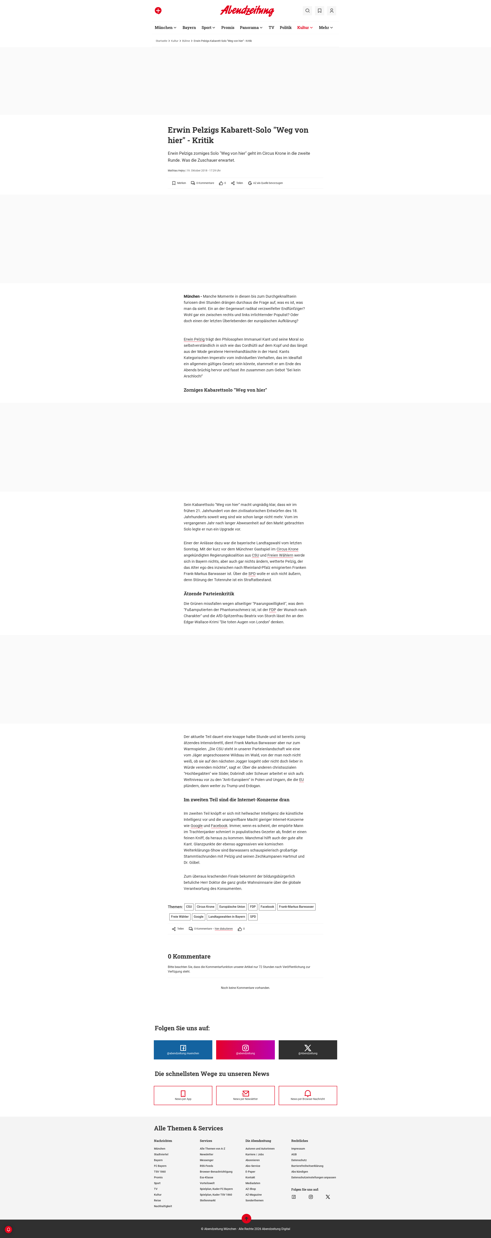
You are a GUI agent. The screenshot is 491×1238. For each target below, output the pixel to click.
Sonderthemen (255, 1200)
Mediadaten (253, 1183)
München (164, 27)
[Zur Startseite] (247, 16)
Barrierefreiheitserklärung (307, 1165)
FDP (272, 609)
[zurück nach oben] (246, 1220)
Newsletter (206, 1154)
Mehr (324, 27)
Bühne (186, 40)
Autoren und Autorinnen (260, 1148)
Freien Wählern (280, 555)
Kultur (303, 27)
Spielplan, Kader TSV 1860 (216, 1194)
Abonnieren (253, 1160)
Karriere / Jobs (255, 1154)
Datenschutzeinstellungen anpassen (313, 1177)
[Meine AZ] (331, 10)
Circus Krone (287, 549)
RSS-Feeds (206, 1165)
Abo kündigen (299, 1171)
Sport (206, 27)
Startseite (161, 40)
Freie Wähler (180, 916)
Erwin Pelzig (194, 339)
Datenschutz (299, 1160)
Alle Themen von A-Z (212, 1148)
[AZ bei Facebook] (293, 1197)
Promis (227, 27)
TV (271, 27)
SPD (252, 573)
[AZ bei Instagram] (310, 1197)
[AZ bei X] (327, 1197)
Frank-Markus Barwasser (296, 907)
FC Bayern (160, 1165)
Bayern (189, 27)
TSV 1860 (160, 1171)
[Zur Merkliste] (319, 10)
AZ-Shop (251, 1188)
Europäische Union (232, 907)
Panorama (249, 27)
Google (197, 825)
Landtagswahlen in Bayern (226, 916)
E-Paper (250, 1171)
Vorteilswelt (207, 1183)
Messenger (206, 1160)
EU (301, 779)
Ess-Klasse (206, 1177)
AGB (294, 1154)
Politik (286, 27)
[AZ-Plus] (158, 10)
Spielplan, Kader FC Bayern (216, 1188)
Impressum (298, 1148)
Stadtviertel (161, 1154)
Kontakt (250, 1177)
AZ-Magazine (254, 1194)
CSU (255, 555)
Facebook (219, 825)
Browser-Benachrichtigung (216, 1171)
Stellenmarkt (208, 1200)
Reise (157, 1200)
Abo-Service (253, 1165)
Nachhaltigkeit (163, 1206)
